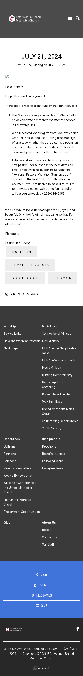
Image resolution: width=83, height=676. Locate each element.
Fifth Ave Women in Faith (58, 360)
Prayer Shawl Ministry (56, 394)
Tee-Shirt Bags (52, 401)
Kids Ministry (50, 341)
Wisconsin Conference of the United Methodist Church (20, 488)
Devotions (49, 446)
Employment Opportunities (22, 511)
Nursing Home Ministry (57, 375)
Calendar (10, 461)
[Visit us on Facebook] (78, 629)
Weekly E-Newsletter (18, 475)
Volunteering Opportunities (60, 421)
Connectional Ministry (56, 333)
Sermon (63, 278)
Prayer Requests (30, 265)
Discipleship (51, 439)
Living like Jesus (52, 468)
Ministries (49, 326)
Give (7, 522)
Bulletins (9, 446)
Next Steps (11, 348)
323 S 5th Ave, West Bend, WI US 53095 (30, 649)
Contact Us (49, 537)
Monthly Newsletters (17, 468)
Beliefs (46, 530)
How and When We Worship (22, 341)
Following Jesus (52, 461)
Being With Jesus (53, 453)
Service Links (12, 333)
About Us (49, 522)
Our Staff (48, 544)
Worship (10, 326)
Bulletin (21, 252)
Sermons (10, 453)
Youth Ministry (51, 428)
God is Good (25, 278)
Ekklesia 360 (41, 668)
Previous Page (25, 294)
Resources (12, 439)
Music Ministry (51, 367)
